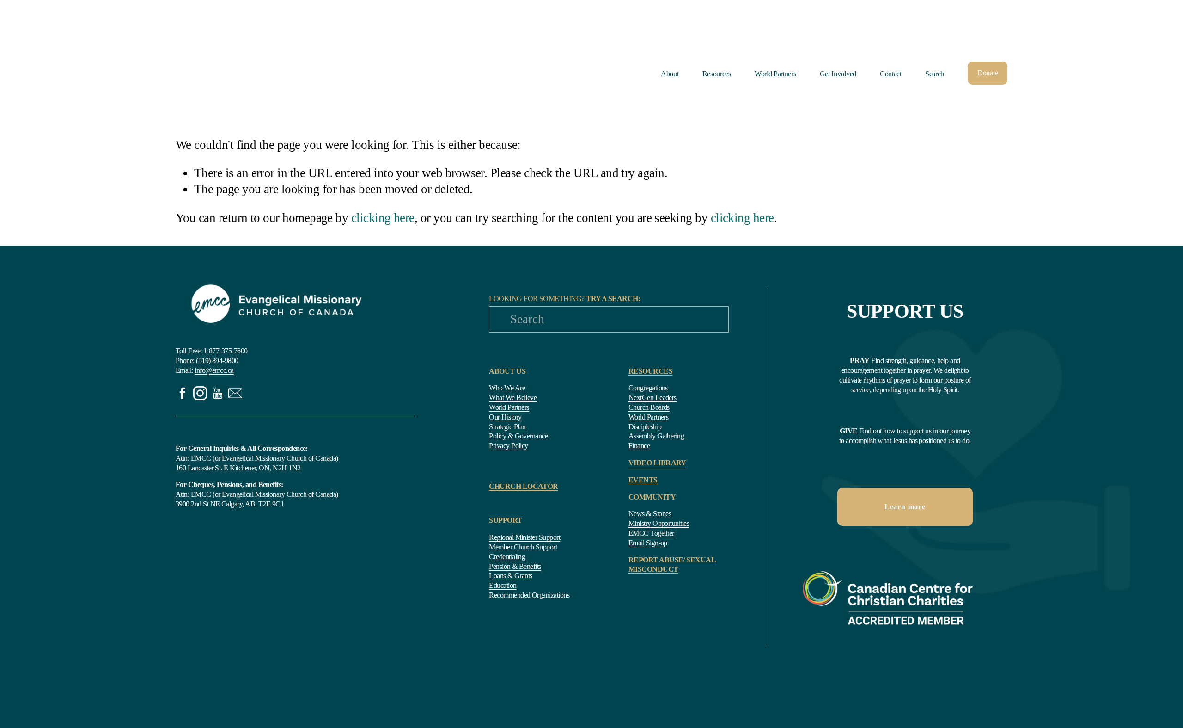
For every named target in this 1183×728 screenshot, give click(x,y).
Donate (987, 73)
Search (934, 74)
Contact (891, 74)
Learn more (905, 507)
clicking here (383, 218)
